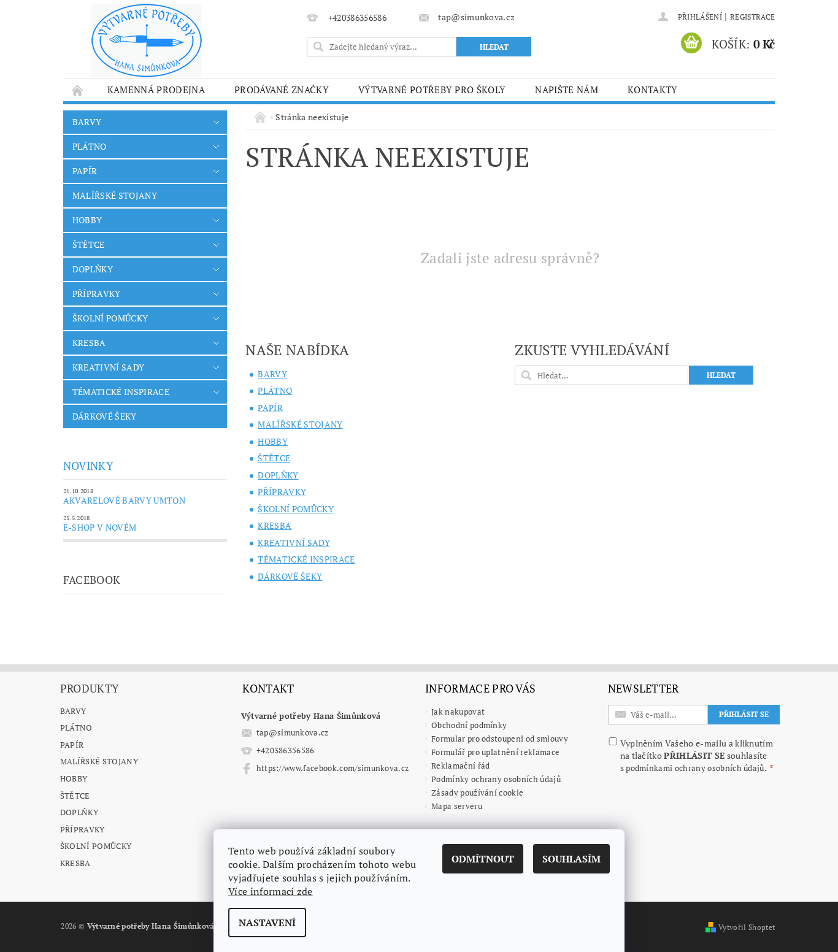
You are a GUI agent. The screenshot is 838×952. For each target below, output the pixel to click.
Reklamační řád (460, 765)
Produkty (90, 688)
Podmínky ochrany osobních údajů (496, 779)
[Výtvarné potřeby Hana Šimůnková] (146, 40)
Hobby (74, 778)
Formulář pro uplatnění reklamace (495, 752)
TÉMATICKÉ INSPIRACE (120, 391)
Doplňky (79, 812)
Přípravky (82, 829)
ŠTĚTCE (88, 244)
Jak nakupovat (458, 711)
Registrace (752, 16)
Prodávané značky (281, 89)
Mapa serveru (456, 806)
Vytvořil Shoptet (746, 927)
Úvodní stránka (78, 90)
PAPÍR (85, 171)
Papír (72, 744)
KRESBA (89, 342)
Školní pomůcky (95, 845)
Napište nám (566, 89)
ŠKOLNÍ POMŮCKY (110, 318)
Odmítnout (483, 859)
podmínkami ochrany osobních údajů (695, 768)
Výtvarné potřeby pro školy (431, 89)
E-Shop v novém (99, 527)
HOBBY (87, 220)
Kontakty (653, 89)
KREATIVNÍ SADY (108, 367)
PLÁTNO (89, 146)
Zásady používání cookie (477, 792)
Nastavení (267, 922)
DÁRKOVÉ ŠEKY (104, 416)
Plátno (76, 727)
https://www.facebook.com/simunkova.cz (332, 768)
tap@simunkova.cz (292, 732)
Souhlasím (571, 859)
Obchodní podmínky (469, 725)
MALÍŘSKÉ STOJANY (114, 195)
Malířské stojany (99, 761)
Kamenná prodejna (156, 89)
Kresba (75, 863)
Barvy (73, 710)
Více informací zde (270, 891)
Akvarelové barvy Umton (124, 500)
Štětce (75, 795)
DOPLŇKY (92, 269)
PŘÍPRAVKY (96, 293)
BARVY (87, 122)
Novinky (88, 465)
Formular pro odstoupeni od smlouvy (499, 738)
